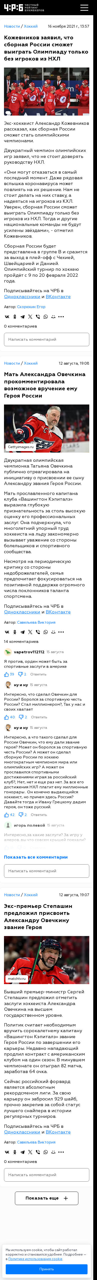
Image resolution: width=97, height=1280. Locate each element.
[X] (30, 317)
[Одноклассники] (15, 317)
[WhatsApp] (46, 317)
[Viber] (38, 317)
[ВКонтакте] (7, 317)
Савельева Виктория (36, 622)
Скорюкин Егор (31, 307)
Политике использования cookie (35, 1259)
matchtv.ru (17, 979)
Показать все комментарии (36, 857)
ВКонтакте (58, 297)
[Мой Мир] (53, 317)
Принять (46, 1269)
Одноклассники (22, 297)
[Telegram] (22, 317)
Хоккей (31, 26)
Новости (12, 26)
